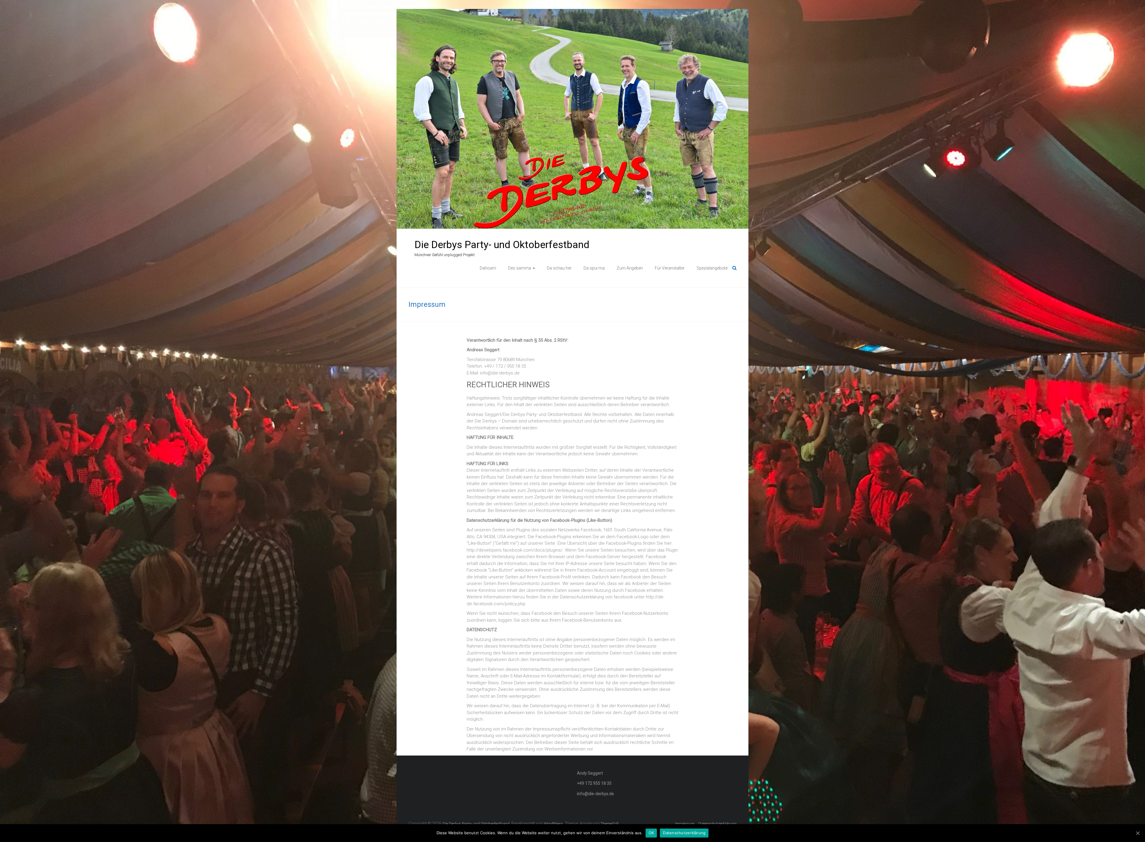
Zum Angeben (630, 268)
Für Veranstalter (670, 268)
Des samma (519, 268)
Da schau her (559, 268)
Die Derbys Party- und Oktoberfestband (501, 244)
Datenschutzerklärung (717, 823)
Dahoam (488, 268)
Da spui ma (594, 268)
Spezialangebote (712, 268)
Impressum (684, 823)
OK (651, 832)
